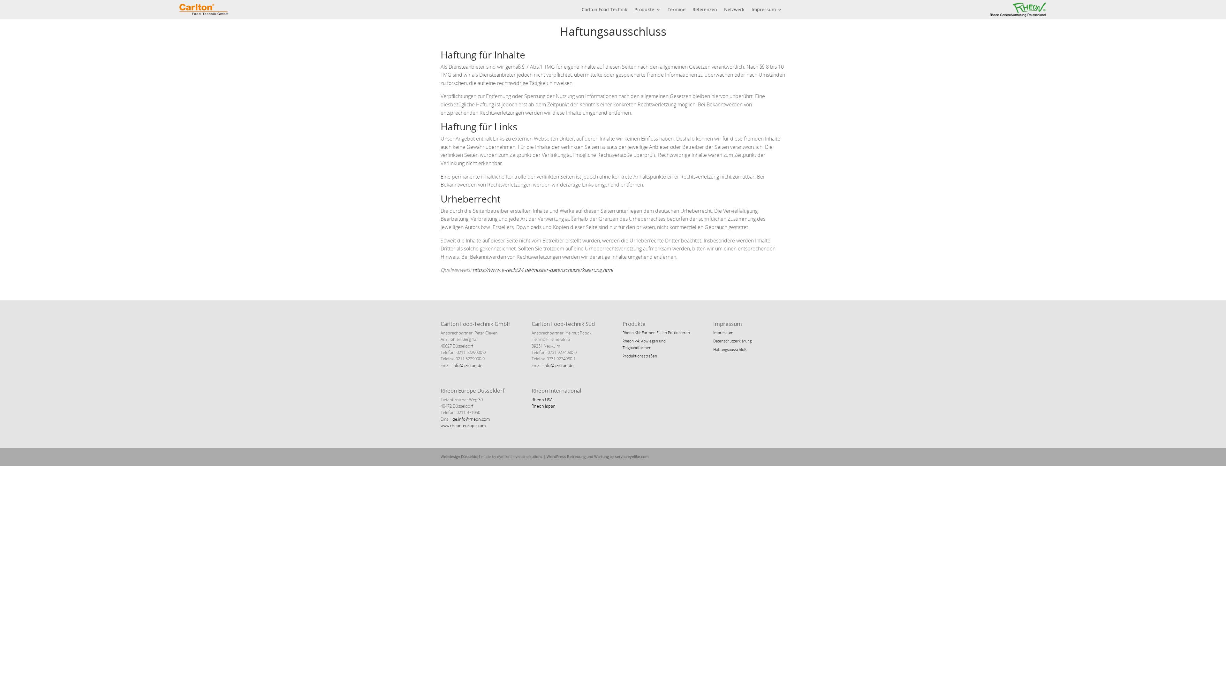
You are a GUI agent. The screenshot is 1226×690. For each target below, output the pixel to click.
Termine (676, 9)
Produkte (644, 9)
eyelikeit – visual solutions (519, 456)
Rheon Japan (544, 406)
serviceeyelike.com (632, 456)
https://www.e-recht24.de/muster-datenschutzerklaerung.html (543, 269)
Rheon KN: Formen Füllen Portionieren (656, 332)
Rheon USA (542, 399)
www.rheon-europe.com (463, 425)
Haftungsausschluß (729, 349)
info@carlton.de (466, 365)
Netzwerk (734, 9)
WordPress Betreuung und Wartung (578, 456)
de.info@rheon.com (471, 419)
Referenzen (704, 9)
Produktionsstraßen (640, 356)
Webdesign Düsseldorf (460, 456)
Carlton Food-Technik (604, 9)
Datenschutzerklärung (732, 341)
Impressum (764, 9)
